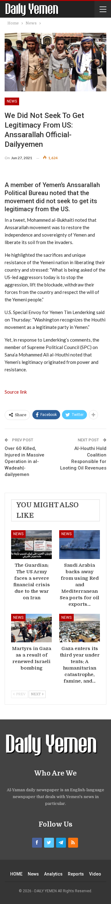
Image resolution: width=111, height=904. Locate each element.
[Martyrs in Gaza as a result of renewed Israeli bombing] (31, 628)
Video (95, 873)
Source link (16, 392)
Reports (76, 873)
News (12, 101)
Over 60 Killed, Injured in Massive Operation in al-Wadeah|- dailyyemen (24, 461)
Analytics (53, 873)
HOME (16, 873)
